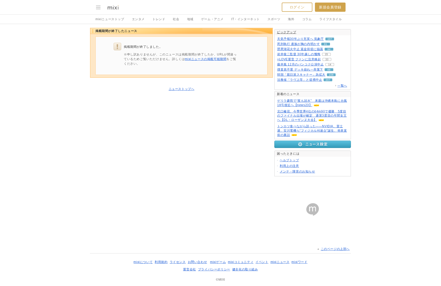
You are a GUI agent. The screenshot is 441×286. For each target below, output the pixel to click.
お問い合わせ (197, 262)
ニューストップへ (181, 89)
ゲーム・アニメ (212, 19)
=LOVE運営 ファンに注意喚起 (299, 59)
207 (328, 79)
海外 (291, 19)
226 (331, 74)
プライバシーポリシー (214, 269)
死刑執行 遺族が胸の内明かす (298, 44)
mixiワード (299, 262)
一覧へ (342, 85)
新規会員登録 (330, 7)
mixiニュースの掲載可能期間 (205, 59)
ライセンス (178, 262)
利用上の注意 (289, 166)
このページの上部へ (335, 249)
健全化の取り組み (245, 269)
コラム (307, 19)
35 (326, 54)
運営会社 (189, 269)
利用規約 (161, 262)
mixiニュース (280, 262)
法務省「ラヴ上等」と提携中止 (299, 80)
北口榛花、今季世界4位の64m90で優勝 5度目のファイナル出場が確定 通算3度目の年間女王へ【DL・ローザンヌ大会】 (312, 116)
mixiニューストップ (109, 19)
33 (326, 59)
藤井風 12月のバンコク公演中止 (300, 64)
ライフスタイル (330, 19)
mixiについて (143, 262)
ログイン (297, 7)
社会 (176, 19)
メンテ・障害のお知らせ (297, 171)
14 (329, 64)
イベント (261, 262)
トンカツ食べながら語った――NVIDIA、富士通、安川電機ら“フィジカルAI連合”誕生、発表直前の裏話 (312, 130)
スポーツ (273, 19)
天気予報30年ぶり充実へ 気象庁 (300, 39)
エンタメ (138, 19)
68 (328, 69)
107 (329, 39)
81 (325, 44)
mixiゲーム (218, 262)
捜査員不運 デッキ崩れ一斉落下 (300, 69)
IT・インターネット (245, 19)
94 (328, 49)
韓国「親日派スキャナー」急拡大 (301, 74)
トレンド (158, 19)
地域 (190, 19)
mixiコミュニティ (240, 262)
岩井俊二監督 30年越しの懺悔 (299, 54)
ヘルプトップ (289, 160)
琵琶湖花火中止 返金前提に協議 (300, 49)
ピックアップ (286, 32)
